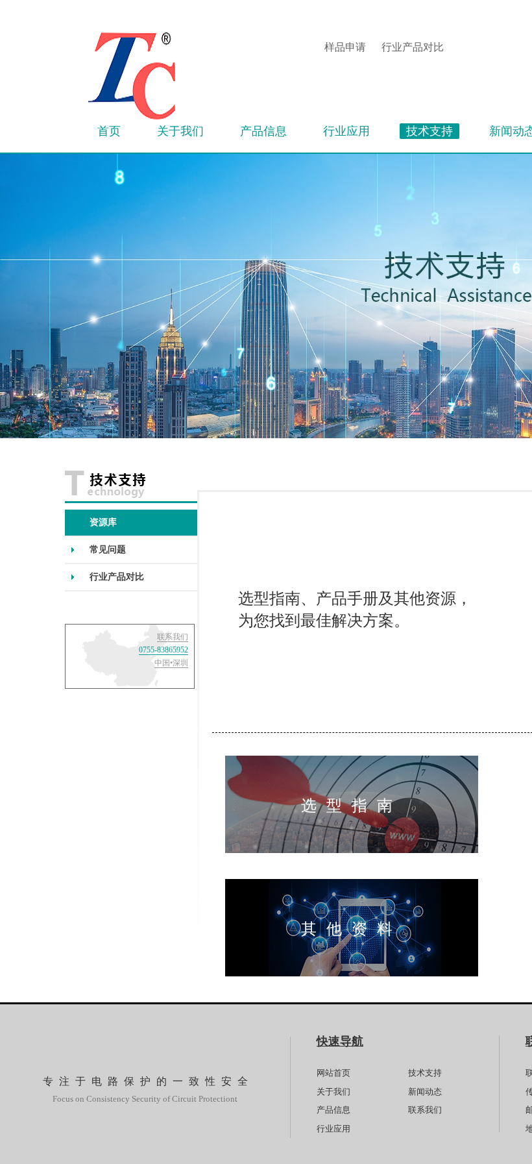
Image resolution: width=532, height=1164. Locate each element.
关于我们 (333, 1091)
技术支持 (425, 1073)
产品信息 (333, 1110)
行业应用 (333, 1128)
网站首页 (333, 1073)
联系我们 (425, 1110)
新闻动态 (425, 1091)
